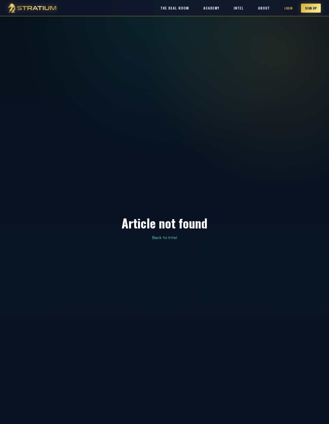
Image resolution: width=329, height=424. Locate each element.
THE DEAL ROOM (174, 8)
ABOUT (264, 8)
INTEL (239, 8)
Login (288, 8)
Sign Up (311, 8)
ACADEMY (211, 8)
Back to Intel (164, 237)
